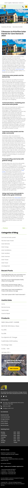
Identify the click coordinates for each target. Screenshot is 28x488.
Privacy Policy (4, 483)
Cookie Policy (10, 483)
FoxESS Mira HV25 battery (9, 341)
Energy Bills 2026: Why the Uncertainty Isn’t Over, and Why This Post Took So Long (13, 275)
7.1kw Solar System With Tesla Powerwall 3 (13, 294)
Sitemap (2, 485)
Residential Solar (5, 415)
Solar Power (4, 263)
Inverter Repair (5, 313)
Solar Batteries (5, 244)
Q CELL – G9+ (5, 349)
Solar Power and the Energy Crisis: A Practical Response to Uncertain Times (12, 285)
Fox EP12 (3, 330)
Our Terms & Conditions (19, 483)
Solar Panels (4, 259)
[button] (26, 7)
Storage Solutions (5, 419)
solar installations (6, 250)
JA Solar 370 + (6, 352)
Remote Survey (5, 307)
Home (3, 304)
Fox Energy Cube (6, 345)
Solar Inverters (5, 256)
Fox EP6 (3, 333)
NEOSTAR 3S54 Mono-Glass (10, 326)
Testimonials (5, 310)
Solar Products (4, 421)
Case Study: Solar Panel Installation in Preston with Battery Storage (11, 290)
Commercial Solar (5, 417)
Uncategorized (5, 266)
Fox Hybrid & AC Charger (9, 337)
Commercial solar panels (8, 237)
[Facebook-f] (1, 396)
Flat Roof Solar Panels (7, 240)
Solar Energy (5, 247)
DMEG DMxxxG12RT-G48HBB (10, 322)
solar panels (18, 197)
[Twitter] (3, 396)
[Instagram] (6, 396)
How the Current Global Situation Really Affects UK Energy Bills (12, 280)
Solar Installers (5, 253)
